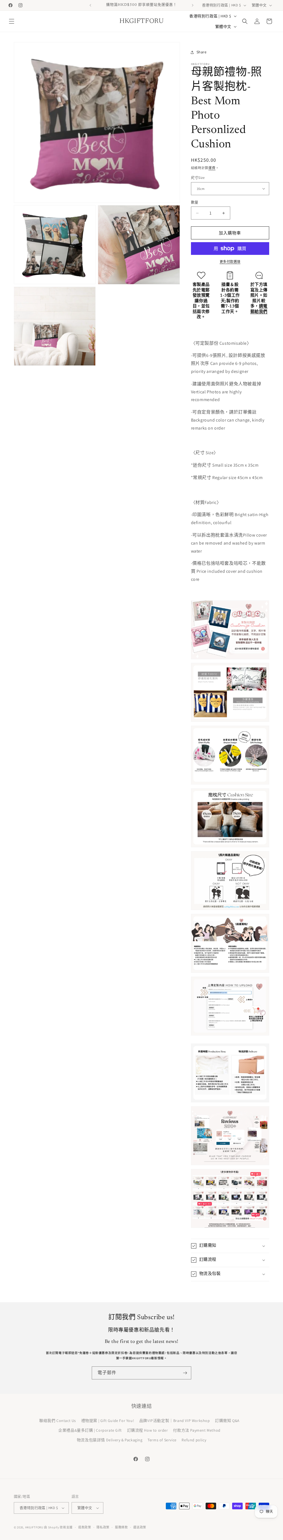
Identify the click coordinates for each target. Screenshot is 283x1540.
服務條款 (121, 1527)
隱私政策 (102, 1527)
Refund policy (194, 1439)
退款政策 (84, 1527)
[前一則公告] (90, 5)
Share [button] (201, 51)
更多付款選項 (230, 262)
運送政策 (139, 1527)
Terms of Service (162, 1439)
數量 (194, 202)
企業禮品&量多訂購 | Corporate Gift (90, 1430)
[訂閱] (185, 1372)
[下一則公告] (193, 5)
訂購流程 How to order (147, 1430)
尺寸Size (198, 177)
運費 (211, 168)
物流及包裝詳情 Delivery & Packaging (110, 1439)
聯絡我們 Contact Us (57, 1420)
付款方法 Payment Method (196, 1430)
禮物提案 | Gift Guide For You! (107, 1420)
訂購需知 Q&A (227, 1420)
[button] (12, 21)
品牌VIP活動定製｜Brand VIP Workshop (174, 1420)
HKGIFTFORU (34, 1527)
